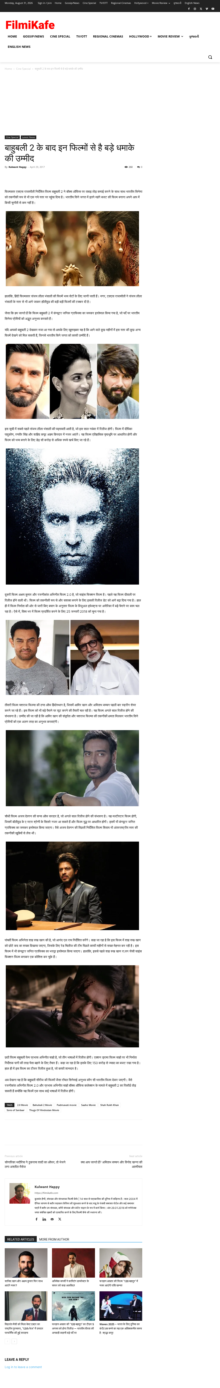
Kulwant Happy (17, 166)
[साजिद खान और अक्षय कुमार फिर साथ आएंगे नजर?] (26, 1263)
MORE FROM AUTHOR (54, 1239)
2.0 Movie (22, 1105)
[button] (210, 57)
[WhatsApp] (38, 176)
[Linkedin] (45, 1219)
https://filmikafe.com (46, 1192)
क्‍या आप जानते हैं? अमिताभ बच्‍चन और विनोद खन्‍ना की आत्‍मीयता (111, 1164)
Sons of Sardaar (15, 1110)
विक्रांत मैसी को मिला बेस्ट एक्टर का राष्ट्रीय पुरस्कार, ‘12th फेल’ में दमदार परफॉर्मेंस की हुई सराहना (24, 1328)
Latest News (28, 137)
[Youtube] (212, 9)
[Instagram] (194, 9)
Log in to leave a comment (23, 1367)
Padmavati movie (66, 1105)
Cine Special (23, 69)
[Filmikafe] (30, 23)
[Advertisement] (110, 103)
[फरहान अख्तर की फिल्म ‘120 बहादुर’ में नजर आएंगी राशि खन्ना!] (120, 1263)
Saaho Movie (88, 1105)
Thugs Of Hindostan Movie (44, 1110)
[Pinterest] (28, 176)
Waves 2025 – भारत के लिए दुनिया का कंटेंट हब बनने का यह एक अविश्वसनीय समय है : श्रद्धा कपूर (120, 1328)
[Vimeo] (206, 9)
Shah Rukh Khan (109, 1105)
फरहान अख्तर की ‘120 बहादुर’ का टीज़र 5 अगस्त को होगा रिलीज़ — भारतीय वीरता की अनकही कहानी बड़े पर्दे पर (73, 1328)
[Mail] (53, 1219)
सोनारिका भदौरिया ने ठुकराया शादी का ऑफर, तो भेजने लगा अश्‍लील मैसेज (35, 1164)
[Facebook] (188, 9)
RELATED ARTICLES (20, 1239)
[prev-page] (7, 1341)
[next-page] (14, 1341)
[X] (201, 9)
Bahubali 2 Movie (42, 1105)
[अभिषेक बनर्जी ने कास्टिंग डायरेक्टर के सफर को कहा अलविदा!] (73, 1263)
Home (8, 69)
